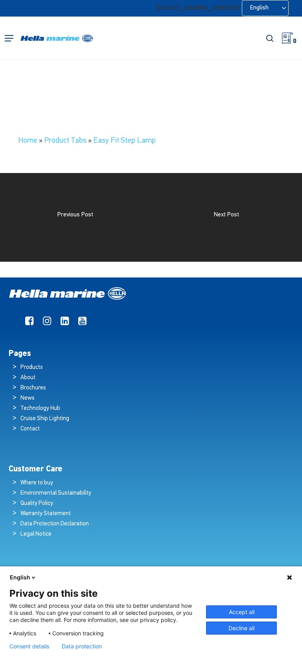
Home (27, 141)
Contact (30, 429)
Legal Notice (36, 534)
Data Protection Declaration (54, 524)
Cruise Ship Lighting (44, 419)
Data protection (82, 646)
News (27, 398)
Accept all (241, 612)
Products (31, 367)
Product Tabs (65, 141)
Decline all (241, 628)
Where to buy (36, 483)
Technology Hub (40, 408)
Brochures (33, 388)
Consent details (29, 646)
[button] (9, 38)
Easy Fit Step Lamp (124, 141)
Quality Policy (36, 503)
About (27, 378)
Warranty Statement (45, 514)
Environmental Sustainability (55, 493)
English (20, 577)
